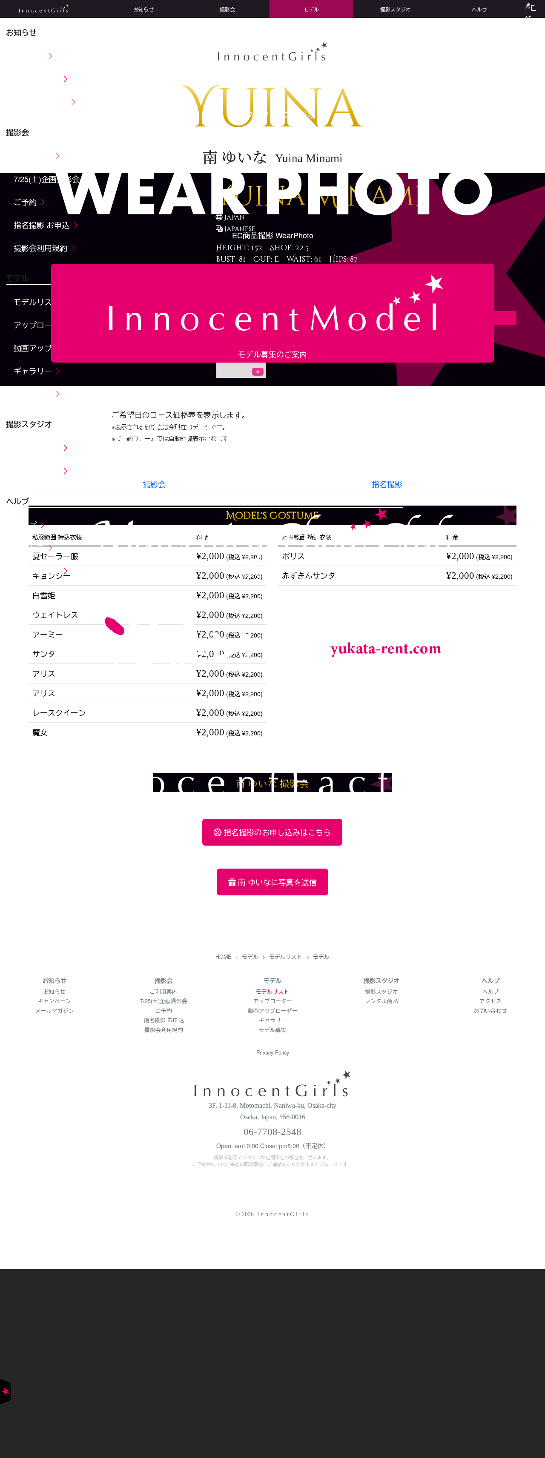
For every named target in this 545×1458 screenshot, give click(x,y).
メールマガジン (54, 1011)
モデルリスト (272, 991)
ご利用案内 (164, 991)
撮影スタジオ (381, 991)
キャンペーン (54, 1001)
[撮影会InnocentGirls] (272, 1081)
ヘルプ (490, 991)
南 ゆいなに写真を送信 (276, 881)
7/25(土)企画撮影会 (163, 1001)
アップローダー (272, 1001)
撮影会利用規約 (163, 1030)
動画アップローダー (273, 1011)
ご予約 (163, 1011)
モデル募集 (273, 1030)
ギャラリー (273, 1020)
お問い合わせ (490, 1011)
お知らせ (54, 991)
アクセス (490, 1001)
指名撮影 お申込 (163, 1020)
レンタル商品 (381, 1001)
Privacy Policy (272, 1052)
